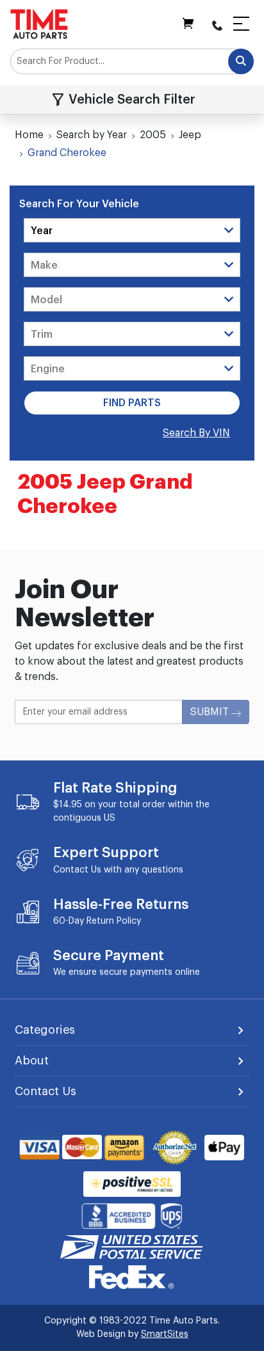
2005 (153, 135)
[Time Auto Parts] (39, 23)
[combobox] (132, 61)
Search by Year (91, 135)
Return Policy (114, 921)
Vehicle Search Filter (132, 99)
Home (29, 135)
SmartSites (164, 1334)
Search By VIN (196, 433)
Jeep (190, 135)
